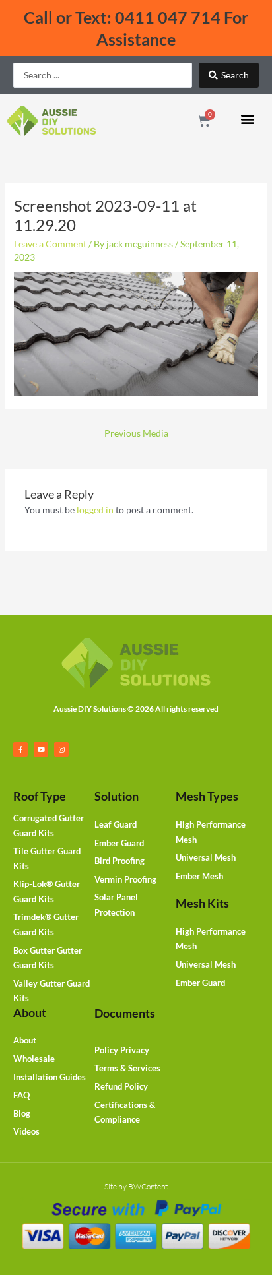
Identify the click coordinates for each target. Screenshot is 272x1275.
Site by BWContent (136, 1186)
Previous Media (136, 433)
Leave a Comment (50, 243)
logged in (95, 509)
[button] (248, 118)
